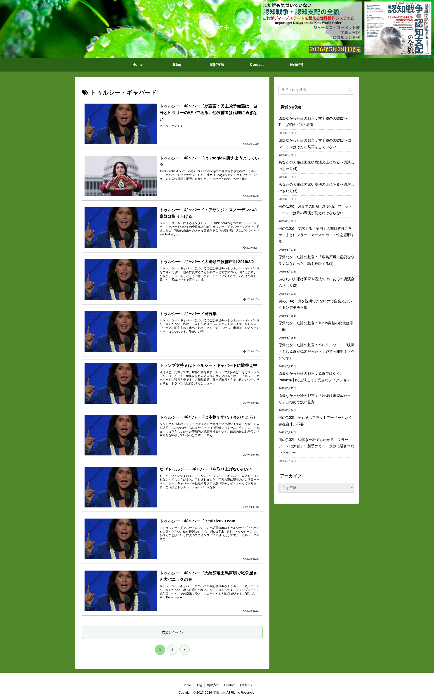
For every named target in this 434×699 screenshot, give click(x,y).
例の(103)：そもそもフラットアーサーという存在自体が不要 (315, 421)
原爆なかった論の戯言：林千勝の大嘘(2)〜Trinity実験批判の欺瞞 (313, 121)
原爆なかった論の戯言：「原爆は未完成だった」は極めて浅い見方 (314, 399)
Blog (199, 685)
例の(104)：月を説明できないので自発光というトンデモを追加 (315, 304)
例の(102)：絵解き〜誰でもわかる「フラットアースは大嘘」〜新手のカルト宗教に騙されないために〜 (316, 446)
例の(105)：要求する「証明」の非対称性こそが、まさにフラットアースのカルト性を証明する (316, 235)
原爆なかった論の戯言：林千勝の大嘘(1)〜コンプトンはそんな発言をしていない (314, 143)
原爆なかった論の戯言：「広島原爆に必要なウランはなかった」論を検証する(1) (316, 260)
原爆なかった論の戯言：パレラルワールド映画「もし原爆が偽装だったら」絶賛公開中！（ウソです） (316, 351)
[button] (350, 89)
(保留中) (246, 685)
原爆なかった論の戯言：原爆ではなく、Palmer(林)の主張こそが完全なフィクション (314, 377)
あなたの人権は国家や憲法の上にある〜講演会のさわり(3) (316, 187)
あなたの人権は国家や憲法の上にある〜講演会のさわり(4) (316, 165)
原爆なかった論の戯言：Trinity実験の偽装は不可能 (315, 326)
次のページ (172, 632)
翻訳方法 (213, 685)
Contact (229, 685)
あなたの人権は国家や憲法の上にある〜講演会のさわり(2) (316, 282)
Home (186, 685)
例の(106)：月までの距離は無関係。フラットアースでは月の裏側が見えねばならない (315, 209)
